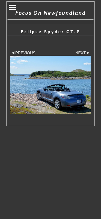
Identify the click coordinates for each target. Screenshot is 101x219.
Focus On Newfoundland (50, 13)
